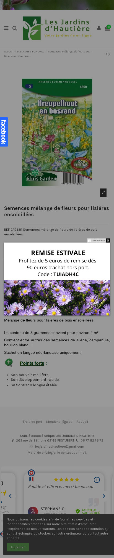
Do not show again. (98, 240)
